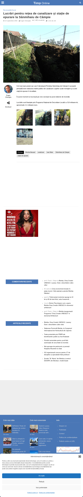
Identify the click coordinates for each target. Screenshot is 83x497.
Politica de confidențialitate (47, 492)
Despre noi (63, 426)
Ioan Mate (50, 152)
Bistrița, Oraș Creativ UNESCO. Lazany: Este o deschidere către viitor (58, 283)
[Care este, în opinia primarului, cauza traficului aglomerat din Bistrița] (34, 442)
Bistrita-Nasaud (30, 152)
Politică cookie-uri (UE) (67, 441)
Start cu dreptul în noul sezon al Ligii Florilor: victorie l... (18, 441)
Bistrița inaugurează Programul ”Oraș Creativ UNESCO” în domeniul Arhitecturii (58, 313)
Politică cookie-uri (32, 492)
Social (14, 10)
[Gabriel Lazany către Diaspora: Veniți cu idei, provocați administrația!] (34, 429)
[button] (80, 456)
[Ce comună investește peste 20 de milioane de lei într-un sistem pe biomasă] (7, 452)
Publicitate (62, 430)
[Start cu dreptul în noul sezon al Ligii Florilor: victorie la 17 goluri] (7, 442)
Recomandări (7, 10)
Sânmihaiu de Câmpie (62, 152)
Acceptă (41, 476)
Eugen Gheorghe (25, 21)
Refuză (41, 482)
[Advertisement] (48, 181)
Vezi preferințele (41, 487)
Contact (61, 433)
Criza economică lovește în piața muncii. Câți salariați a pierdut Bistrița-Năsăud (59, 291)
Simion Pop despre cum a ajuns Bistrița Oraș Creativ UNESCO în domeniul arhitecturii (58, 305)
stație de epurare (23, 156)
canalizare (41, 152)
